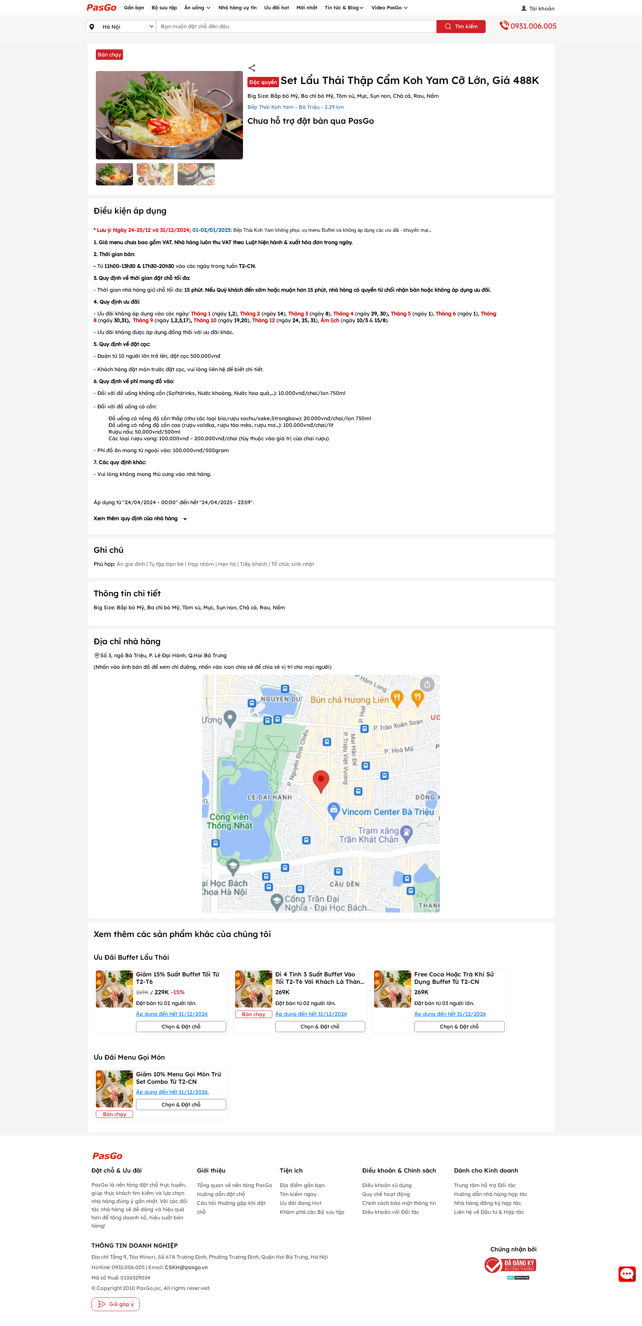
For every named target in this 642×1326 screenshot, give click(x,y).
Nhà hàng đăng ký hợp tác (487, 1203)
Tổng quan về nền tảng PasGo (234, 1185)
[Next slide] (550, 1001)
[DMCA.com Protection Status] (505, 1277)
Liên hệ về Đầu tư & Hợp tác (489, 1212)
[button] (114, 174)
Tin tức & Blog (342, 7)
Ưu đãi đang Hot (300, 1203)
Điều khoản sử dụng (387, 1185)
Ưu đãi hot (276, 7)
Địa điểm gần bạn (302, 1185)
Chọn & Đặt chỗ (181, 1026)
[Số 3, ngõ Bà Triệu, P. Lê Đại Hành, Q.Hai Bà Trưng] (321, 793)
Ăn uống (195, 7)
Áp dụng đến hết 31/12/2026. (172, 1092)
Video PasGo (387, 7)
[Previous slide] (92, 1001)
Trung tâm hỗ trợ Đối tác (485, 1185)
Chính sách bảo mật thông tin (399, 1203)
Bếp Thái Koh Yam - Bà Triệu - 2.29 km (295, 107)
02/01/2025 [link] (216, 230)
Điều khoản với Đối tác (390, 1212)
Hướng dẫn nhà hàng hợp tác (490, 1194)
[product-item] (114, 1001)
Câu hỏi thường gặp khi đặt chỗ (231, 1207)
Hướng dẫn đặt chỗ (221, 1194)
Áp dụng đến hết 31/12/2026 (172, 1014)
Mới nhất (306, 7)
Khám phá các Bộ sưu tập (312, 1212)
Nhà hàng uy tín (237, 7)
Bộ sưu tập (164, 7)
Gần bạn (134, 7)
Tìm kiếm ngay (298, 1194)
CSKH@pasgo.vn (186, 1267)
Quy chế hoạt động (386, 1194)
